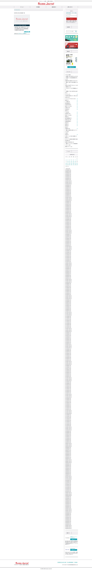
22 (77, 163)
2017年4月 (67, 323)
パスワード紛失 (74, 12)
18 (69, 163)
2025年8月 (67, 186)
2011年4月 (67, 421)
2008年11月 (67, 461)
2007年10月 (67, 479)
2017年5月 (67, 321)
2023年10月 (67, 216)
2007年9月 (67, 480)
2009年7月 (67, 450)
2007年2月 (67, 490)
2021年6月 (67, 254)
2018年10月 (67, 298)
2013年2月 (67, 391)
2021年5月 (67, 256)
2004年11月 (67, 526)
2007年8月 (67, 481)
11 (69, 161)
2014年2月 (67, 375)
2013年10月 (67, 380)
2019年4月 (67, 290)
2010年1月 (67, 442)
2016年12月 (67, 328)
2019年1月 (67, 294)
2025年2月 (67, 194)
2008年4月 (67, 470)
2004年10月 (67, 528)
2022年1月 (67, 245)
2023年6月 (67, 222)
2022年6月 (67, 238)
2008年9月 (67, 464)
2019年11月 (67, 280)
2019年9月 (67, 283)
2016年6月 (67, 337)
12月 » (69, 168)
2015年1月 (67, 360)
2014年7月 (67, 368)
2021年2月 (67, 260)
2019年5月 (67, 289)
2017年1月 (67, 327)
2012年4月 (67, 405)
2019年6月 (67, 287)
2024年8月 (67, 202)
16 (66, 163)
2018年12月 (67, 295)
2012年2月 (67, 408)
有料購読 (38, 7)
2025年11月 (67, 182)
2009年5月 (67, 453)
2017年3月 (67, 324)
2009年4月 (67, 454)
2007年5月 (67, 485)
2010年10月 (67, 429)
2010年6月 (67, 435)
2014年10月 (67, 364)
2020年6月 (67, 271)
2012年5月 (67, 403)
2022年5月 (67, 239)
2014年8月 (67, 367)
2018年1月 (67, 310)
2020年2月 (67, 276)
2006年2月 (67, 506)
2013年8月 (67, 383)
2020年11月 (67, 264)
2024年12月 (67, 197)
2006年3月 (67, 505)
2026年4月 (67, 175)
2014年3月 (67, 373)
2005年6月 (67, 517)
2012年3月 (67, 406)
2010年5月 (67, 436)
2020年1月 (67, 278)
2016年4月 (67, 339)
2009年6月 (67, 451)
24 (67, 164)
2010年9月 (67, 431)
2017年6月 (67, 320)
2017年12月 (67, 312)
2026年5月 (67, 174)
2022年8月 (67, 235)
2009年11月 (67, 444)
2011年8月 (67, 416)
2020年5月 (67, 272)
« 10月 (66, 168)
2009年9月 (67, 447)
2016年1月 (67, 343)
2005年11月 (67, 510)
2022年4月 (67, 241)
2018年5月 (67, 305)
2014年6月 (67, 369)
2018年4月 (67, 306)
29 (77, 164)
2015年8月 (67, 350)
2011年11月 (67, 412)
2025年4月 (67, 192)
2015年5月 (67, 354)
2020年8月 (67, 268)
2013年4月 (67, 388)
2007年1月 (67, 491)
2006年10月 (67, 495)
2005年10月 (67, 511)
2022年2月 (67, 244)
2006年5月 (67, 502)
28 (75, 164)
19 (71, 163)
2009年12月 (67, 443)
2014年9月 (67, 365)
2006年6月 (67, 501)
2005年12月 (67, 509)
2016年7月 (67, 335)
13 (73, 161)
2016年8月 (67, 334)
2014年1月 (67, 376)
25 (69, 164)
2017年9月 (67, 316)
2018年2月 (67, 309)
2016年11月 (67, 330)
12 (71, 161)
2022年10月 (67, 233)
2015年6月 (67, 353)
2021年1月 (67, 261)
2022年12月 (67, 230)
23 (66, 164)
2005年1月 (67, 524)
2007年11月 (67, 477)
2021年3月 (67, 259)
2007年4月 (67, 487)
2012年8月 (67, 399)
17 (67, 163)
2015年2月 (67, 358)
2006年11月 (67, 494)
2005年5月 (67, 518)
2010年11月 (67, 428)
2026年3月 (67, 177)
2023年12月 (67, 213)
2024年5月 (67, 207)
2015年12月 (67, 345)
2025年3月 (67, 193)
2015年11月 (67, 346)
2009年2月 (67, 457)
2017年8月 (67, 317)
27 (73, 164)
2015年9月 (67, 349)
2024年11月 (67, 198)
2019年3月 (67, 291)
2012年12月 (67, 394)
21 (75, 163)
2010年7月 (67, 434)
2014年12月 (67, 361)
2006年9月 (67, 496)
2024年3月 (67, 209)
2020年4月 (67, 274)
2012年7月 (67, 401)
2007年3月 (67, 488)
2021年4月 (67, 257)
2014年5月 (67, 371)
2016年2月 (67, 342)
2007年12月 (67, 476)
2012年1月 (67, 409)
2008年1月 (67, 475)
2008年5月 (67, 469)
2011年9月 (67, 414)
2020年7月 (67, 270)
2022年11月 (67, 231)
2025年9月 (67, 185)
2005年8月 (67, 514)
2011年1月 (67, 425)
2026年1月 (67, 179)
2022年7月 (67, 237)
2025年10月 (67, 183)
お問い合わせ (69, 7)
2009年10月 (67, 446)
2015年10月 (67, 347)
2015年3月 (67, 357)
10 (67, 161)
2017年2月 (67, 326)
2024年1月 (67, 212)
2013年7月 (67, 384)
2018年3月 (67, 308)
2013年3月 (67, 390)
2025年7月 (67, 187)
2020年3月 (67, 275)
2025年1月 (67, 196)
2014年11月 (67, 362)
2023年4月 (67, 224)
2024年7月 (67, 204)
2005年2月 (67, 522)
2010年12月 (67, 427)
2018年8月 (67, 301)
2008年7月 (67, 466)
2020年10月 (67, 265)
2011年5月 (67, 420)
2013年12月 (67, 377)
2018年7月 (67, 302)
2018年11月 (67, 297)
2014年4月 (67, 372)
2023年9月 (67, 218)
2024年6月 (67, 205)
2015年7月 (67, 352)
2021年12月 (67, 246)
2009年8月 (67, 449)
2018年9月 (67, 300)
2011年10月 (67, 413)
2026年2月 (67, 178)
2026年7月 (67, 171)
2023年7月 (67, 220)
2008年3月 (67, 472)
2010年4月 (67, 438)
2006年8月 (67, 498)
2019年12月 (67, 279)
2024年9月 (67, 201)
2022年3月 (67, 242)
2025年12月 (67, 181)
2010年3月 (67, 439)
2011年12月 (67, 410)
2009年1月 (67, 458)
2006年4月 (67, 503)
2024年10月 (67, 200)
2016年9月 (67, 332)
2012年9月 (67, 398)
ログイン (71, 18)
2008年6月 (67, 468)
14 (75, 161)
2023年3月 (67, 226)
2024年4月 (67, 208)
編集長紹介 (54, 7)
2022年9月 (67, 234)
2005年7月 (67, 516)
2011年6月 (67, 418)
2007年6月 (67, 484)
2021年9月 (67, 250)
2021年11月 (67, 248)
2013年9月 (67, 382)
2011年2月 (67, 424)
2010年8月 (67, 432)
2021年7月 (67, 253)
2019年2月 (67, 293)
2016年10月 (67, 331)
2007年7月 (67, 483)
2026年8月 (67, 170)
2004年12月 (67, 525)
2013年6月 (67, 386)
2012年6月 (67, 402)
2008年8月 (67, 465)
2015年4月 (67, 356)
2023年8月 (67, 219)
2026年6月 (67, 172)
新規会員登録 (68, 12)
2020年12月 (67, 263)
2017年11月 (67, 313)
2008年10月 (67, 462)
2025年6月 (67, 189)
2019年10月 (67, 282)
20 (73, 163)
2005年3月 (67, 521)
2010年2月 (67, 440)
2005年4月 (67, 520)
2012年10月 (67, 397)
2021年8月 (67, 252)
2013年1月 (67, 393)
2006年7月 (67, 499)
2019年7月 (67, 286)
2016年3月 (67, 341)
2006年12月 (67, 492)
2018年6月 (67, 304)
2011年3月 (67, 423)
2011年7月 (67, 417)
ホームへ (22, 7)
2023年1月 (67, 229)
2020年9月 (67, 267)
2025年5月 (67, 190)
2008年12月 (67, 460)
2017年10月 (67, 315)
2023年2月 (67, 227)
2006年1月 (67, 507)
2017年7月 (67, 319)
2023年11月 (67, 215)
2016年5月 (67, 338)
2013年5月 (67, 387)
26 (71, 164)
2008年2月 (67, 473)
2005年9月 (67, 513)
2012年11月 (67, 395)
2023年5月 (67, 223)
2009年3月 (67, 455)
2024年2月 (67, 211)
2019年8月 (67, 285)
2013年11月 (67, 379)
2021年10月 (67, 249)
